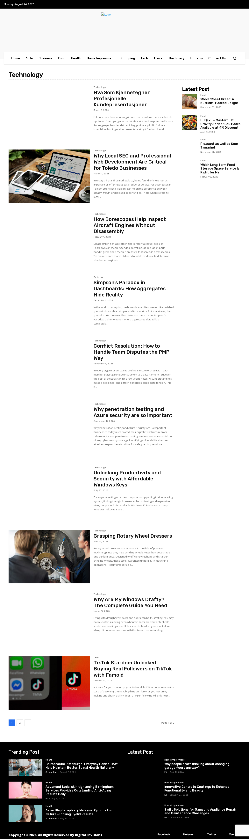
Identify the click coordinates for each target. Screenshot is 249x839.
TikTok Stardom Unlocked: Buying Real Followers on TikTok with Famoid (133, 669)
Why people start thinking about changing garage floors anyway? (196, 766)
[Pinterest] (177, 834)
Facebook (164, 834)
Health (49, 760)
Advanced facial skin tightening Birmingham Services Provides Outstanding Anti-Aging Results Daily (80, 790)
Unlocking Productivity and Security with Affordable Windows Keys (127, 479)
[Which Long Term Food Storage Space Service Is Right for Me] (189, 167)
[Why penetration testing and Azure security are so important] (49, 430)
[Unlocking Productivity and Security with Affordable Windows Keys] (49, 493)
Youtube (234, 834)
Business (98, 277)
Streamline (51, 772)
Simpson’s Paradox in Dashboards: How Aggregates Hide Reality (130, 289)
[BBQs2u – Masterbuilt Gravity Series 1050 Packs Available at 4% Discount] (189, 122)
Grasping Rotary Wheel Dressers (133, 536)
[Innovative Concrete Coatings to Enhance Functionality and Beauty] (144, 790)
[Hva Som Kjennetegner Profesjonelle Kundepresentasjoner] (49, 113)
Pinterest (189, 834)
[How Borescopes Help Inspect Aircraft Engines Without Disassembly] (49, 240)
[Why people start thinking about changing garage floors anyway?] (144, 767)
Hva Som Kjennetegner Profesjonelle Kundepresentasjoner (122, 99)
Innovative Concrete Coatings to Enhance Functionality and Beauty (196, 788)
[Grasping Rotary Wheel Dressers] (49, 556)
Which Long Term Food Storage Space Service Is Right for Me (219, 168)
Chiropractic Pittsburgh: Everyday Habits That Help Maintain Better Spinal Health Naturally (82, 766)
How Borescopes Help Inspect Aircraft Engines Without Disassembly (130, 225)
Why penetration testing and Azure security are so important (133, 412)
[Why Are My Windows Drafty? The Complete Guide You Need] (49, 620)
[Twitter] (201, 834)
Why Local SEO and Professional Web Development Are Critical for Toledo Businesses (132, 162)
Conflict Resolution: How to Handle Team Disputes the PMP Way (131, 352)
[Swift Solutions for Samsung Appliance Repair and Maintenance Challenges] (144, 812)
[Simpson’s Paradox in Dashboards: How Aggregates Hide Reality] (49, 303)
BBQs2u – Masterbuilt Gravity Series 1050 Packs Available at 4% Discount (220, 123)
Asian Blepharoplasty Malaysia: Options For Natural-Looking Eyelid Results (79, 812)
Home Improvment (174, 760)
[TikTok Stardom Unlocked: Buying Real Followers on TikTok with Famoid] (49, 683)
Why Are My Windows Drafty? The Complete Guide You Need (130, 602)
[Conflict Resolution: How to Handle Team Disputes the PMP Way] (49, 366)
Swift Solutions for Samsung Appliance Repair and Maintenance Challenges (200, 811)
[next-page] (28, 722)
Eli (47, 798)
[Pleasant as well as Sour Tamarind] (189, 146)
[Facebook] (151, 834)
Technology (100, 87)
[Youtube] (223, 834)
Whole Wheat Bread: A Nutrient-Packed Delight (219, 101)
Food (203, 95)
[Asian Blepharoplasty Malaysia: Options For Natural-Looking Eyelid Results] (25, 813)
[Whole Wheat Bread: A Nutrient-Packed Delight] (189, 101)
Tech (96, 657)
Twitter (211, 834)
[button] (234, 58)
